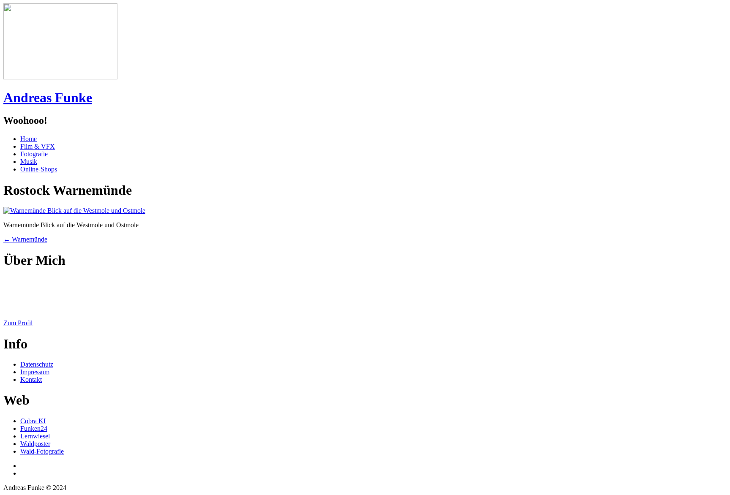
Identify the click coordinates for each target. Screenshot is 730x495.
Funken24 (33, 428)
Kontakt (31, 379)
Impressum (34, 371)
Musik (28, 161)
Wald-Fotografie (42, 451)
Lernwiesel (35, 436)
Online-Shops (38, 169)
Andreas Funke (47, 97)
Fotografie (34, 154)
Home (28, 138)
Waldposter (35, 443)
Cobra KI (33, 420)
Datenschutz (36, 364)
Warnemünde (25, 239)
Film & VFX (37, 146)
